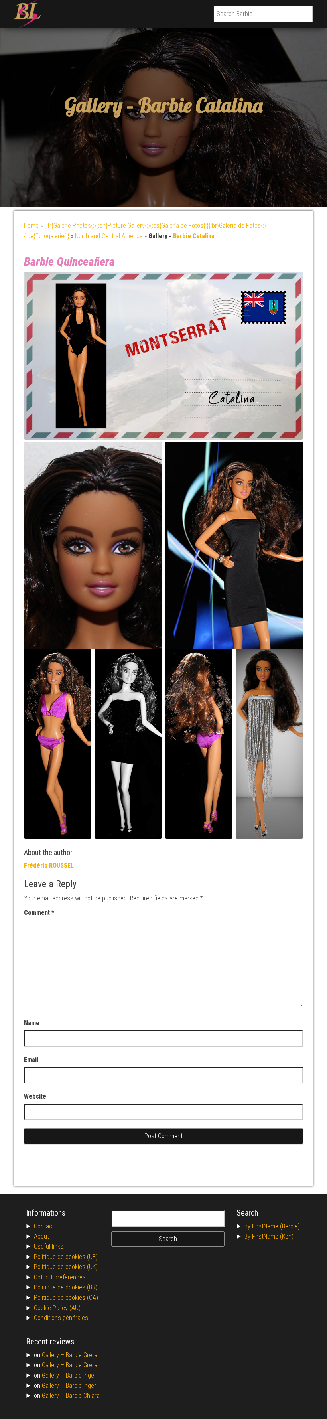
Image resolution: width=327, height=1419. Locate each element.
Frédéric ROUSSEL (49, 865)
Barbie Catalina (200, 105)
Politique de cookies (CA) (66, 1297)
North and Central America (109, 236)
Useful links (48, 1246)
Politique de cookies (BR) (65, 1287)
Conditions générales (61, 1318)
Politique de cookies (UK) (66, 1267)
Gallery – (54, 1355)
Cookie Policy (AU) (57, 1308)
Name (31, 1023)
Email (31, 1060)
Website (35, 1096)
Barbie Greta (81, 1355)
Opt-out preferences (60, 1277)
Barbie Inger (81, 1375)
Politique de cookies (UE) (66, 1257)
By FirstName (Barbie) (272, 1226)
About (41, 1236)
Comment (39, 912)
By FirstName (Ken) (269, 1236)
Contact (44, 1226)
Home (31, 225)
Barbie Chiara (83, 1395)
